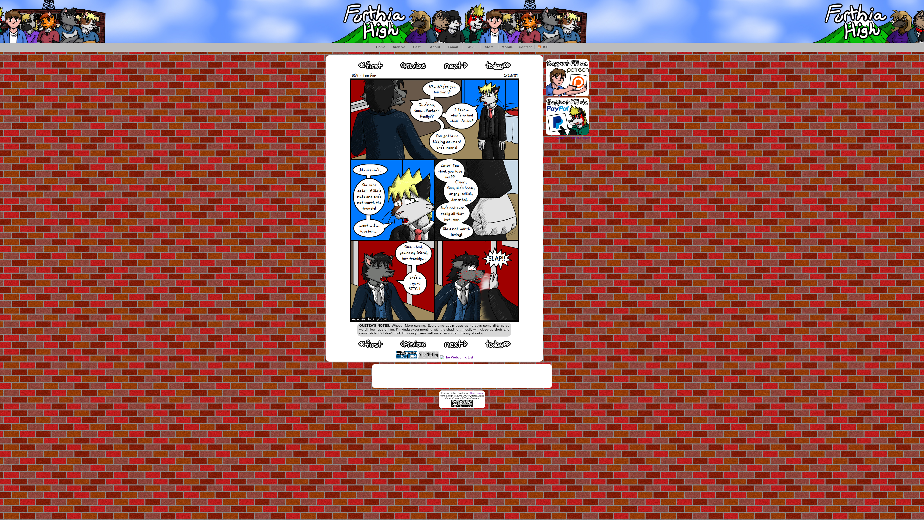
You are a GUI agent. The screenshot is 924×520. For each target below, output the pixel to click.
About (435, 47)
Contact (525, 47)
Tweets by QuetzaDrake (572, 138)
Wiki (471, 47)
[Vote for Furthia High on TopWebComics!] (406, 357)
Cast (417, 47)
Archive (399, 47)
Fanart (453, 47)
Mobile (507, 47)
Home (380, 47)
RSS (544, 47)
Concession (476, 393)
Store (489, 47)
